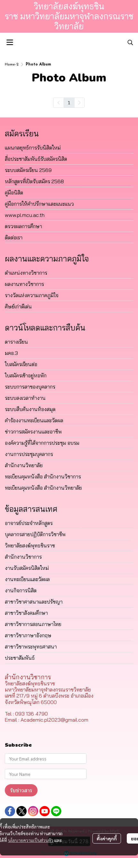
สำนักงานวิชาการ (23, 556)
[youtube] (44, 811)
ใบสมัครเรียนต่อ (21, 364)
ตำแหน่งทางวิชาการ (26, 273)
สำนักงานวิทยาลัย (24, 465)
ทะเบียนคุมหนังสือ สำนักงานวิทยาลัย (43, 488)
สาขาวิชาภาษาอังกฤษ (28, 635)
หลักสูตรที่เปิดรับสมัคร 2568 (34, 181)
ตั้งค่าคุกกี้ (107, 838)
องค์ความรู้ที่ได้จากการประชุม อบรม (42, 443)
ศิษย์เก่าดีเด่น (18, 306)
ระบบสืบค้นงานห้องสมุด (30, 409)
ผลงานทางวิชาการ (24, 284)
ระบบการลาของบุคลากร (30, 386)
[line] (56, 811)
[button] (130, 42)
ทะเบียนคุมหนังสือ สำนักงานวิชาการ (43, 476)
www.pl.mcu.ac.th (25, 215)
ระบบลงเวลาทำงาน (25, 398)
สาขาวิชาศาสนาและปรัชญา (34, 601)
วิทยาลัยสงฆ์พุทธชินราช (30, 545)
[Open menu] (9, 42)
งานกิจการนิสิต (21, 590)
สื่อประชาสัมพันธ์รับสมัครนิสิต (36, 159)
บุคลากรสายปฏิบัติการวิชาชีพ (35, 534)
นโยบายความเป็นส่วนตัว (30, 840)
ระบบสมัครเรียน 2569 (28, 170)
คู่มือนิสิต (14, 192)
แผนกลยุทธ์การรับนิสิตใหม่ (33, 147)
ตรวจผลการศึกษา (23, 226)
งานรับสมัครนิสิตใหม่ (27, 568)
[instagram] (33, 811)
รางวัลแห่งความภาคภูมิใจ (31, 295)
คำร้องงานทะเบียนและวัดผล (34, 420)
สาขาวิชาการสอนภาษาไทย (33, 624)
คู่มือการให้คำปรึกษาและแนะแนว (39, 204)
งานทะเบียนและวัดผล (27, 579)
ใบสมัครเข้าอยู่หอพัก (26, 375)
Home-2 (12, 64)
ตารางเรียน (16, 342)
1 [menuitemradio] (69, 102)
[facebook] (10, 811)
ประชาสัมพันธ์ (20, 658)
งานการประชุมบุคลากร (29, 454)
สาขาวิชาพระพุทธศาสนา (31, 646)
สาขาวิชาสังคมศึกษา (26, 613)
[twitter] (21, 811)
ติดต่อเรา (13, 237)
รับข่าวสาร (21, 790)
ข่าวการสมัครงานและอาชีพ (33, 431)
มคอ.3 (11, 353)
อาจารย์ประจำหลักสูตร (29, 523)
